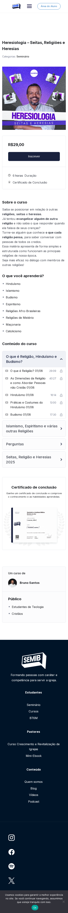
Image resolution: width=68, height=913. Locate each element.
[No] (63, 901)
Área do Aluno (49, 6)
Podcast (33, 801)
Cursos (33, 711)
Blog (33, 788)
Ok (35, 907)
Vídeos (33, 795)
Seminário (23, 56)
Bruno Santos (30, 583)
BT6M (34, 718)
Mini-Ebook (34, 756)
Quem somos (33, 782)
